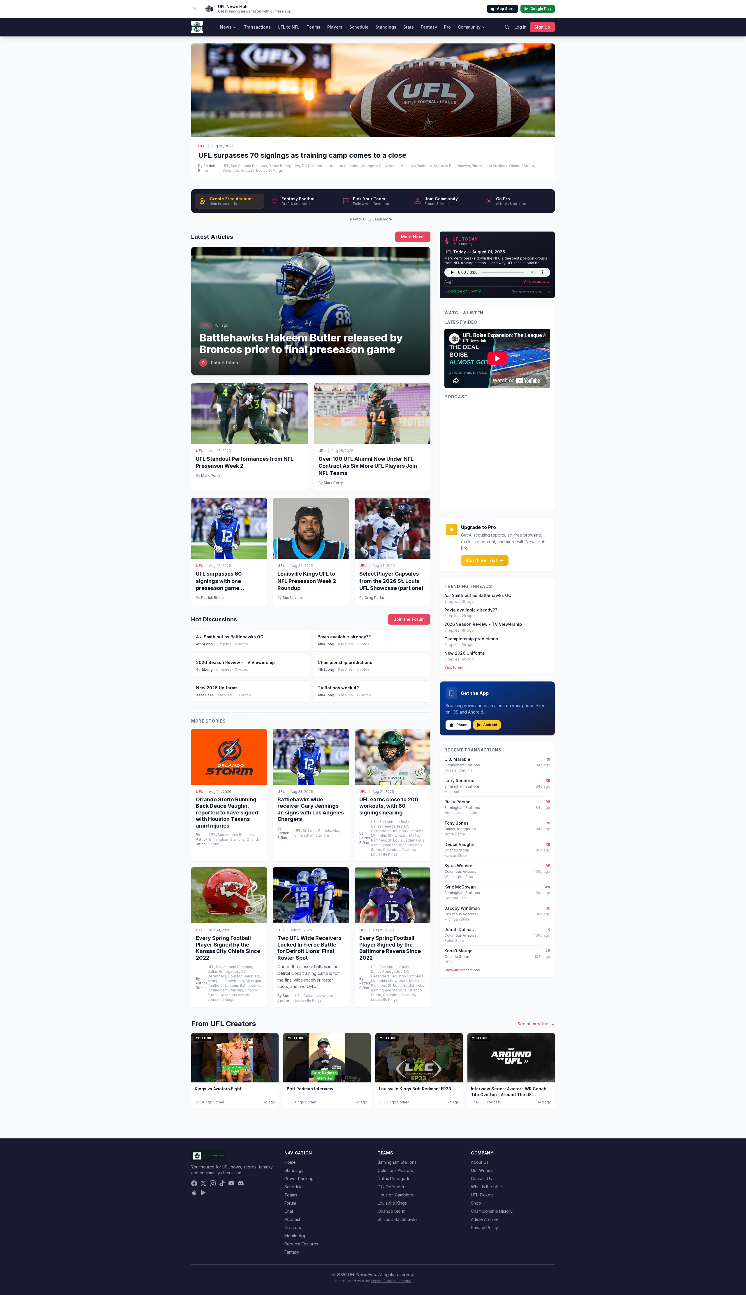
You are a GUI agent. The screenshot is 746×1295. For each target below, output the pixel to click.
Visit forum (453, 667)
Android (490, 725)
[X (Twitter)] (203, 1183)
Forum (290, 1203)
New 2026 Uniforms (464, 653)
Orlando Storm (391, 1211)
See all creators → (536, 1023)
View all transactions (462, 970)
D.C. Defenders (392, 1186)
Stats (408, 26)
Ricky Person (457, 801)
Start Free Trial (481, 560)
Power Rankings (300, 1178)
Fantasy (429, 26)
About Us (479, 1162)
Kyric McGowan (460, 886)
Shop (476, 1203)
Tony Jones (456, 823)
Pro (447, 26)
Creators (292, 1227)
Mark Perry (210, 475)
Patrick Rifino (212, 597)
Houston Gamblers (395, 1194)
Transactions (257, 26)
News (226, 26)
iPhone (461, 725)
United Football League (391, 1281)
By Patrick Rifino (206, 168)
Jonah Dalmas (459, 929)
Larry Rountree (459, 780)
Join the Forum (409, 619)
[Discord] (241, 1183)
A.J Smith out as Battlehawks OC (477, 595)
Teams (313, 26)
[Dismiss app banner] (194, 8)
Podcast (292, 1219)
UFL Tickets (482, 1194)
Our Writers (482, 1170)
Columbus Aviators (395, 1170)
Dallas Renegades (395, 1178)
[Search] (507, 27)
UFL (201, 146)
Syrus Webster (459, 865)
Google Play (540, 8)
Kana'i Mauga (458, 950)
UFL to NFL (289, 26)
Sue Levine (292, 597)
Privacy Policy (484, 1227)
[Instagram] (213, 1183)
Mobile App (295, 1235)
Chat (288, 1211)
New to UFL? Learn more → (373, 219)
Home (290, 1162)
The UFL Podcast (486, 1102)
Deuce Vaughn (459, 844)
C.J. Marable (457, 759)
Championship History (492, 1211)
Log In (520, 26)
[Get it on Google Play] (203, 1193)
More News (413, 236)
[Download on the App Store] (194, 1193)
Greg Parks (374, 597)
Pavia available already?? (470, 609)
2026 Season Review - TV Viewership (483, 624)
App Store (506, 8)
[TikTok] (222, 1183)
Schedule (359, 26)
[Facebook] (194, 1183)
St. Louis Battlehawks (398, 1219)
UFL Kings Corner (209, 1102)
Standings (386, 26)
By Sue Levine (283, 998)
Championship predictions (471, 638)
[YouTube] (231, 1183)
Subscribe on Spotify (462, 291)
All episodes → (537, 281)
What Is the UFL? (487, 1186)
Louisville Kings (392, 1203)
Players (334, 26)
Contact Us (481, 1178)
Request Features (301, 1243)
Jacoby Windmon (462, 908)
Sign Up (542, 26)
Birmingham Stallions (397, 1162)
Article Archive (485, 1219)
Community (469, 26)
